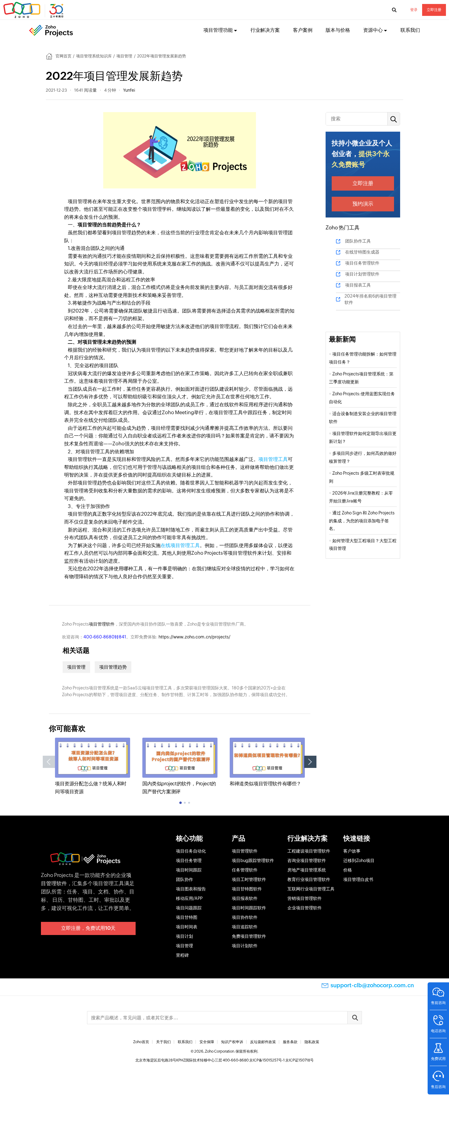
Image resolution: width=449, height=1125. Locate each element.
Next (310, 762)
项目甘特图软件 (247, 888)
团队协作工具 (358, 241)
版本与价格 (338, 30)
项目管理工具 (273, 459)
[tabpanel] (92, 766)
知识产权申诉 (232, 1042)
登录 (414, 10)
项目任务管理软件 (362, 263)
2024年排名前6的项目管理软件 (370, 299)
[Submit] (354, 1017)
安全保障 (206, 1042)
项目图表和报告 (191, 888)
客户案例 (302, 30)
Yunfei (129, 90)
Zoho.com (34, 10)
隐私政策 (312, 1042)
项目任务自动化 (191, 851)
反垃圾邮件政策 (263, 1042)
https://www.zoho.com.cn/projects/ (194, 636)
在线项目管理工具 (180, 545)
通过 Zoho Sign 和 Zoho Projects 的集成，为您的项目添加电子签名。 (362, 520)
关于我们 (163, 1042)
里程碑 (182, 955)
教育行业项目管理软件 (308, 879)
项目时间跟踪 (189, 869)
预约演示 (362, 204)
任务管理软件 (244, 869)
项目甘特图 (186, 917)
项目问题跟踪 (189, 907)
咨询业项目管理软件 (306, 860)
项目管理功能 (218, 30)
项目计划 (184, 936)
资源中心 (373, 30)
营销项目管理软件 (304, 898)
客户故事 (351, 851)
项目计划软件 (244, 945)
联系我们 (410, 30)
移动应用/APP (189, 898)
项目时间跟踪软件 (249, 907)
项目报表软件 (244, 898)
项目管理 (124, 56)
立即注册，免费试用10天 (88, 928)
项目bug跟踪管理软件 (253, 860)
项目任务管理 (189, 860)
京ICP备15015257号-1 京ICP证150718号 (281, 1060)
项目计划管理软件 (362, 274)
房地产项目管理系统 (306, 869)
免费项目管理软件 (249, 936)
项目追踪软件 (244, 926)
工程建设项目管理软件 (308, 851)
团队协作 (184, 879)
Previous (49, 762)
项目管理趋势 (113, 667)
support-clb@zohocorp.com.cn (372, 985)
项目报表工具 (358, 285)
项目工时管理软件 (249, 879)
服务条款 (290, 1042)
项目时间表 (186, 926)
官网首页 (63, 56)
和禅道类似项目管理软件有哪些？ (265, 784)
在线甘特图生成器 (362, 252)
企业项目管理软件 (304, 907)
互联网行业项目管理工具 (310, 888)
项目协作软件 (244, 917)
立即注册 (434, 10)
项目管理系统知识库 (94, 56)
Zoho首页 (141, 1042)
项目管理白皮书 (358, 879)
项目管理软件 (102, 624)
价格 (347, 869)
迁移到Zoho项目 (358, 860)
